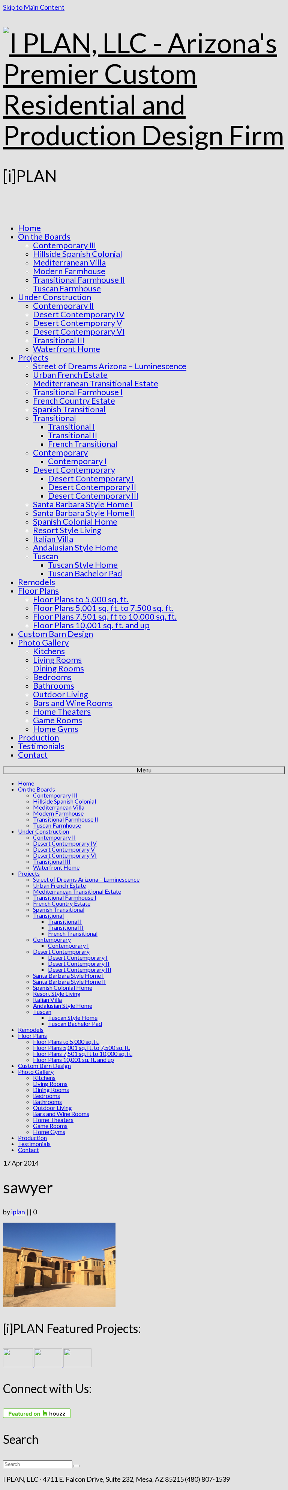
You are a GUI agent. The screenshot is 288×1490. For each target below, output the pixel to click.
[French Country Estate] (18, 1364)
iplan (18, 1212)
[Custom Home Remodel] (48, 1364)
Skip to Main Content (33, 7)
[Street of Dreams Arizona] (77, 1364)
